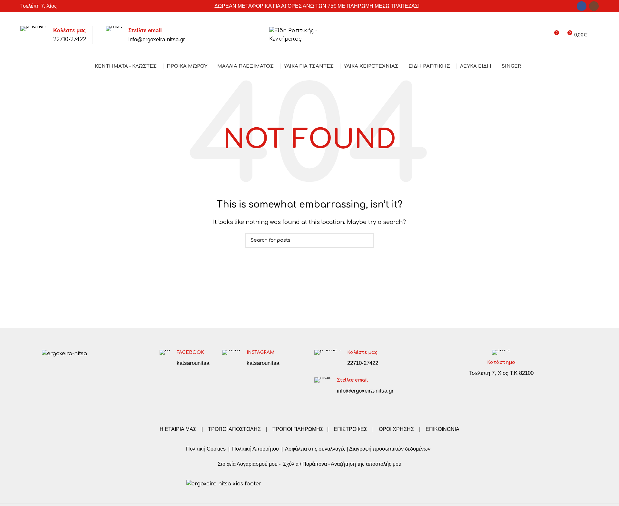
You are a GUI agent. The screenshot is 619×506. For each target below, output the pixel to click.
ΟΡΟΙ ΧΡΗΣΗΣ (396, 429)
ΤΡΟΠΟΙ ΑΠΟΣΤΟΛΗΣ (234, 429)
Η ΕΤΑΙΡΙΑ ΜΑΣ (179, 429)
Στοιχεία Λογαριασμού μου (248, 464)
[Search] (596, 35)
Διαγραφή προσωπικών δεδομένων (389, 449)
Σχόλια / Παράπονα (305, 464)
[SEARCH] (365, 240)
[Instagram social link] (594, 6)
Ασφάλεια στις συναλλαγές (315, 449)
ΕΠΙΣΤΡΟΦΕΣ (350, 429)
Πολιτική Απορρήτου (255, 449)
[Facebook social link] (581, 6)
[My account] (542, 35)
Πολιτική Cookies (206, 449)
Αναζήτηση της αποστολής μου (366, 464)
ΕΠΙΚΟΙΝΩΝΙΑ (442, 429)
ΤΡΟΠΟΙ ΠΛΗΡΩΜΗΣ (297, 429)
